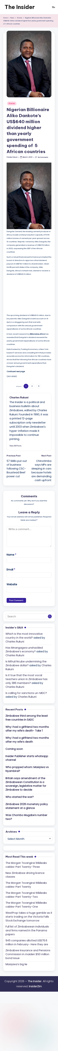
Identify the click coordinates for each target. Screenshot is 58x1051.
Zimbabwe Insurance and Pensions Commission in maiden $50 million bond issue (28, 954)
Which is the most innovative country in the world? (24, 636)
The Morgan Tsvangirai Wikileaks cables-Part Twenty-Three (26, 865)
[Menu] (53, 7)
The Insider (20, 7)
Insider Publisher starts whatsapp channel (27, 758)
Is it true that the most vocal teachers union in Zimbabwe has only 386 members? (26, 679)
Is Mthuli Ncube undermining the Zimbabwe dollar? (26, 663)
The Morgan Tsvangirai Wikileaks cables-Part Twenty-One (26, 904)
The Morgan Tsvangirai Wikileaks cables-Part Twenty (26, 885)
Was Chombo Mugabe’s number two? (26, 817)
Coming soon (14, 749)
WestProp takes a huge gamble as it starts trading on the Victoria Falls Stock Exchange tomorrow (29, 916)
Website (12, 584)
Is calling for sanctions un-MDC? (26, 693)
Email (11, 569)
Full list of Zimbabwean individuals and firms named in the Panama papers (27, 930)
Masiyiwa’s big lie (16, 964)
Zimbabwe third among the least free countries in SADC (27, 717)
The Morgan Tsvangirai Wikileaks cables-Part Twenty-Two (26, 895)
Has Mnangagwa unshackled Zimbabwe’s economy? (24, 649)
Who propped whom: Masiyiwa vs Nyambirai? (27, 769)
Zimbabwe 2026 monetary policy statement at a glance (27, 806)
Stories (12, 103)
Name (11, 555)
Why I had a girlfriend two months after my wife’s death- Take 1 (27, 729)
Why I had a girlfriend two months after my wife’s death (27, 740)
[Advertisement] (27, 294)
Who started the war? (20, 797)
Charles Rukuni (18, 397)
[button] (15, 446)
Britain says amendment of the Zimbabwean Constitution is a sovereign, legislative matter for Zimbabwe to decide (26, 784)
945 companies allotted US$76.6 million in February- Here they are (27, 942)
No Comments (43, 157)
